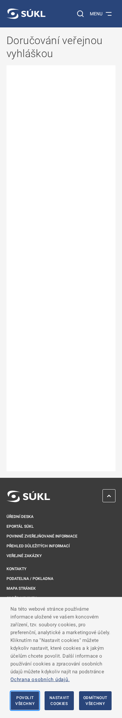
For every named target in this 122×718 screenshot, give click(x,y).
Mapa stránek (21, 588)
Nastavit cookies (59, 700)
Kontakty (16, 569)
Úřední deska (20, 516)
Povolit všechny (24, 700)
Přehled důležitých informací (38, 546)
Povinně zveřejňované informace (42, 536)
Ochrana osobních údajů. (40, 679)
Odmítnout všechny (95, 700)
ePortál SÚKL (20, 526)
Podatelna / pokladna (30, 578)
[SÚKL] (26, 13)
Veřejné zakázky (24, 556)
